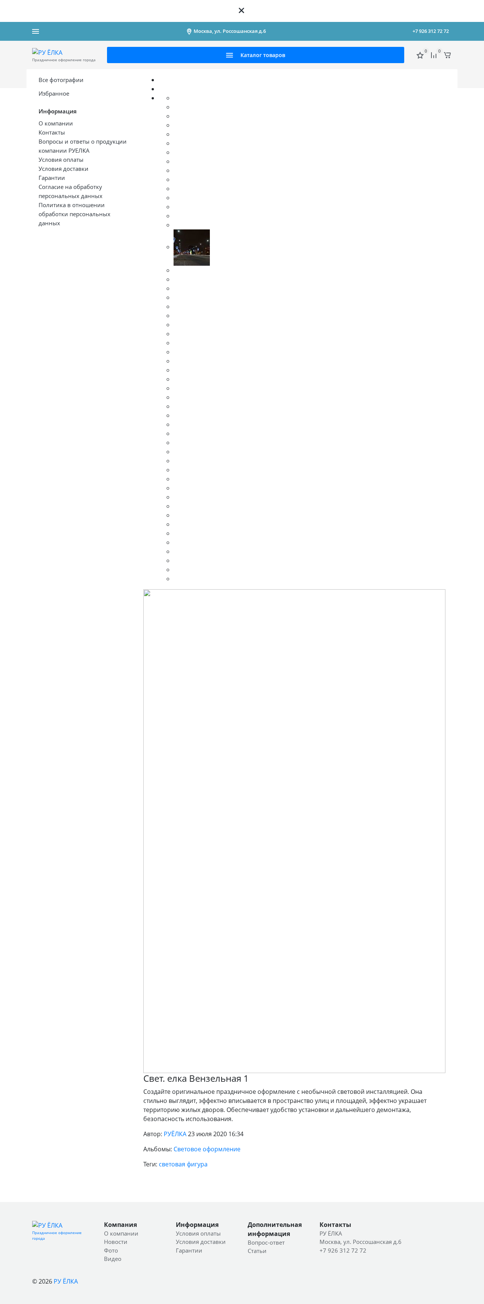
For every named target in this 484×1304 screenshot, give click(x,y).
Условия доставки (201, 1241)
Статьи (257, 1250)
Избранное (54, 93)
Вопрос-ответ (266, 1242)
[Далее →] (294, 830)
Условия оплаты (198, 1233)
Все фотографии (61, 80)
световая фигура (183, 1164)
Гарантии (189, 1250)
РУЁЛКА (175, 1134)
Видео (112, 1258)
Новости (115, 1241)
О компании (121, 1233)
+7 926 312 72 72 (431, 31)
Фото (111, 1250)
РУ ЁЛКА (66, 1281)
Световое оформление (207, 1149)
